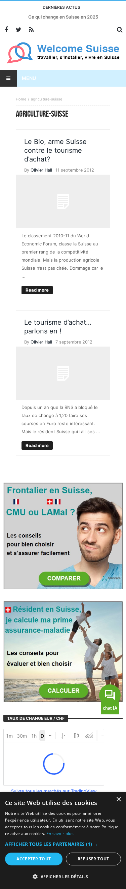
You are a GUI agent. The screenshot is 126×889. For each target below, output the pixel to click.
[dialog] (63, 840)
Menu (29, 78)
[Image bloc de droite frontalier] (63, 535)
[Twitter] (18, 30)
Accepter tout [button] (33, 859)
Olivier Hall (41, 170)
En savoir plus (60, 833)
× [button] (118, 799)
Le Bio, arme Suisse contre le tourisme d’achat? (55, 150)
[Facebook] (6, 30)
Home (21, 99)
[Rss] (31, 30)
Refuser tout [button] (93, 859)
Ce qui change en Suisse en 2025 (63, 17)
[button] (63, 844)
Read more (37, 290)
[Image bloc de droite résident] (63, 651)
